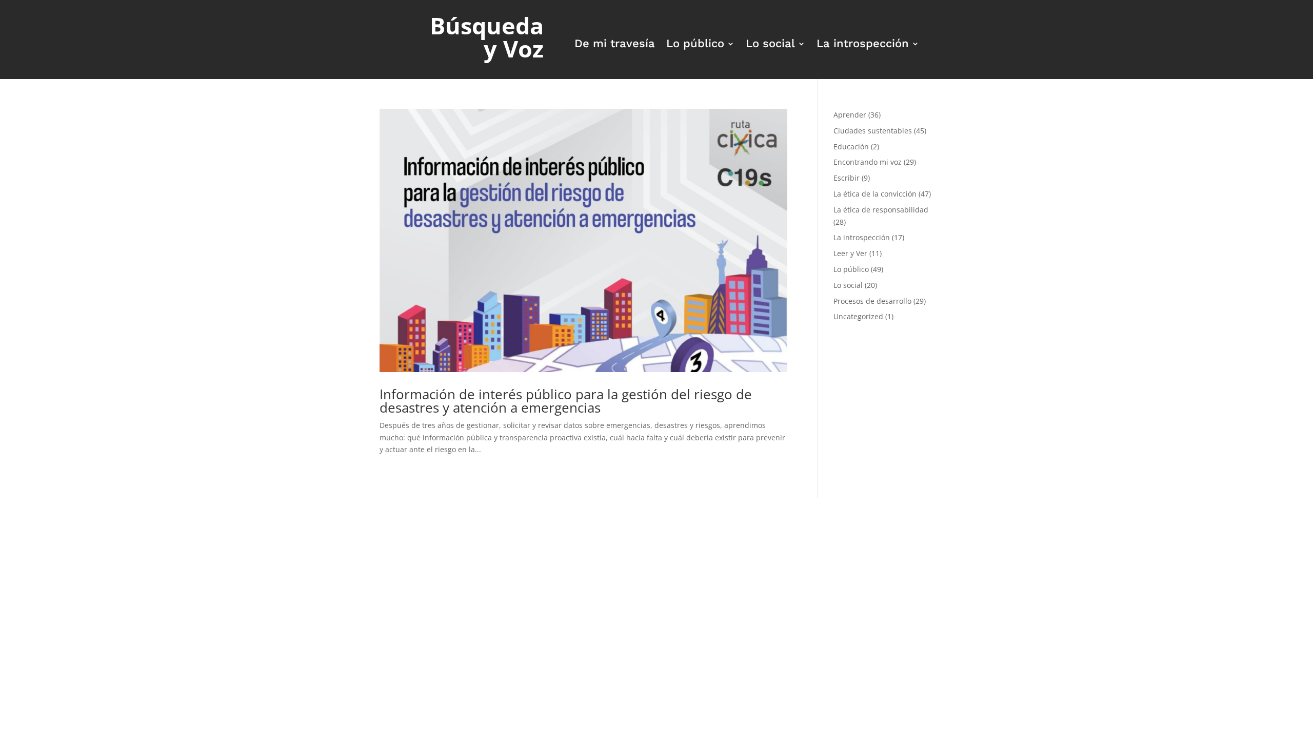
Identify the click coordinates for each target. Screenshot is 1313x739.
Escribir (846, 178)
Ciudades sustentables (872, 130)
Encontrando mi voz (867, 162)
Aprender (849, 115)
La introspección (863, 45)
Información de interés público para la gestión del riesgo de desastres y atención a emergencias (566, 401)
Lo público (695, 45)
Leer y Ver (850, 253)
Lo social (770, 45)
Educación (851, 146)
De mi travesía (614, 45)
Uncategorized (858, 316)
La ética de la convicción (875, 194)
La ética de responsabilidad (880, 210)
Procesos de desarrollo (872, 301)
